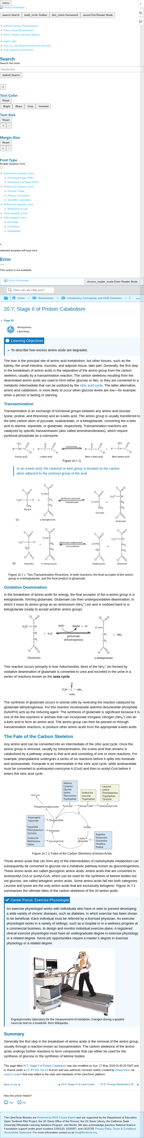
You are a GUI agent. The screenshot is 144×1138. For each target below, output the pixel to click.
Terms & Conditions (124, 1128)
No (24, 1102)
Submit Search (11, 75)
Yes (11, 1102)
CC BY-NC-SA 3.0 (37, 1070)
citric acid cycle (91, 385)
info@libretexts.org (85, 1132)
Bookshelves (46, 298)
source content (13, 1074)
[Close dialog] (2, 264)
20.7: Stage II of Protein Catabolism (44, 1065)
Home (21, 298)
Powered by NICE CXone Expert (56, 1117)
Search (10, 290)
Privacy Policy (103, 1128)
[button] (13, 226)
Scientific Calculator (19, 199)
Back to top (10, 1084)
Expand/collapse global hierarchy (8, 298)
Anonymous (122, 1070)
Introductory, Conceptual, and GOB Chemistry (94, 298)
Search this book (10, 63)
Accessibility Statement (17, 1132)
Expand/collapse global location (138, 297)
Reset (5, 100)
